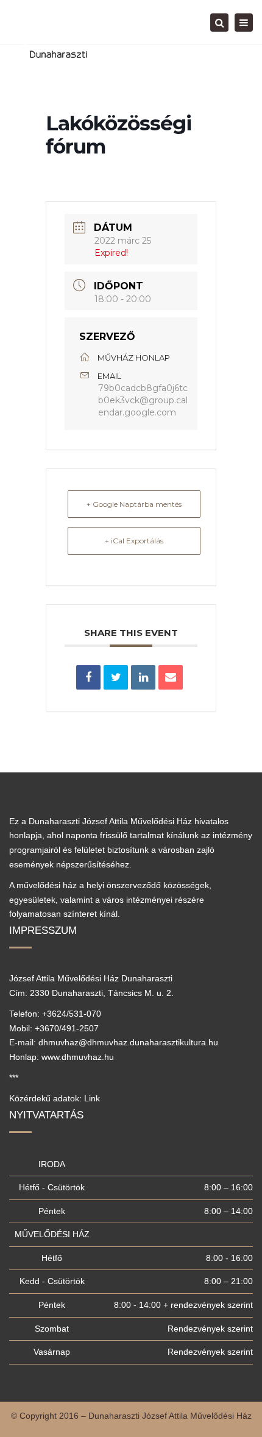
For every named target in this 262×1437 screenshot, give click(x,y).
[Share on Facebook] (88, 677)
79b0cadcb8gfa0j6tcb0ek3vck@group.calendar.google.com (143, 400)
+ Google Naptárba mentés (134, 504)
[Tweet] (116, 677)
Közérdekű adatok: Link (54, 1098)
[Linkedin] (143, 677)
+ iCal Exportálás (134, 540)
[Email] (170, 677)
